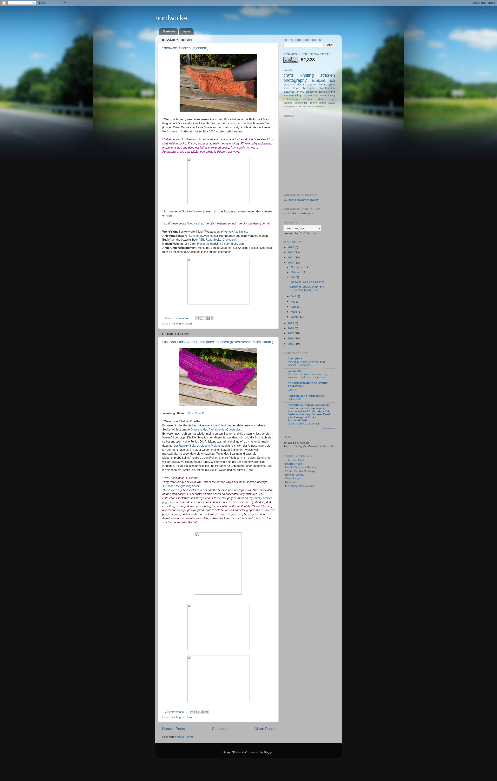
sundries (312, 84)
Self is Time (294, 398)
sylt (332, 80)
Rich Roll (290, 482)
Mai (293, 301)
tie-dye (313, 103)
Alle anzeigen (329, 428)
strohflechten (327, 88)
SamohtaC (294, 371)
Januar (295, 316)
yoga (332, 84)
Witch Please (293, 478)
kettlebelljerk (289, 106)
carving (331, 103)
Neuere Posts (173, 729)
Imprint (186, 31)
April (294, 306)
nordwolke (171, 18)
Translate (312, 233)
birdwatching (311, 95)
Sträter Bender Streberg (300, 471)
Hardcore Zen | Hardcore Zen (307, 395)
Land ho (292, 389)
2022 (291, 252)
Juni (294, 296)
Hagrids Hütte (293, 463)
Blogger (268, 752)
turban (322, 103)
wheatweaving (292, 95)
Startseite (169, 31)
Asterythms (295, 358)
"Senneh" (194, 235)
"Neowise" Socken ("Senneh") (185, 48)
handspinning (327, 95)
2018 (291, 328)
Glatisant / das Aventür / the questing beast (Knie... (307, 288)
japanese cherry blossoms (300, 91)
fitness (323, 84)
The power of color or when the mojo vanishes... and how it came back (308, 376)
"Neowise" (198, 211)
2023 (291, 247)
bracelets (289, 84)
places (301, 84)
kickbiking (308, 99)
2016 (291, 338)
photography (295, 80)
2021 (291, 257)
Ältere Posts (265, 729)
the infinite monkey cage (300, 485)
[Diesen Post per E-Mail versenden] (197, 318)
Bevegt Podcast (294, 474)
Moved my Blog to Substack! (304, 423)
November (297, 267)
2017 (291, 333)
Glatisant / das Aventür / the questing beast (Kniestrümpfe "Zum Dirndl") (217, 342)
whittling (320, 106)
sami (314, 106)
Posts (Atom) (185, 736)
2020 (291, 262)
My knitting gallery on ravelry (301, 199)
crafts (288, 75)
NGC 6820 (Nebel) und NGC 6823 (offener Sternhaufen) (306, 363)
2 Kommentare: (175, 711)
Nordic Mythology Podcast (301, 467)
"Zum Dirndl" (196, 413)
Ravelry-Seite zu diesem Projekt (199, 445)
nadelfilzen (321, 99)
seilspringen (301, 103)
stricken (187, 323)
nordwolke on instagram (298, 213)
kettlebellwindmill (303, 106)
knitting (176, 323)
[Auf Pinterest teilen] (212, 318)
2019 (291, 323)
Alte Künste (241, 231)
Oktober (296, 272)
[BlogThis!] (201, 318)
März (294, 311)
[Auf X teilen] (205, 318)
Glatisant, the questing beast (181, 486)
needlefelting (327, 91)
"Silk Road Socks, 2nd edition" (218, 239)
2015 (291, 343)
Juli (293, 277)
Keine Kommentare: (177, 318)
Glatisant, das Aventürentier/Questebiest (216, 429)
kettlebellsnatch (291, 99)
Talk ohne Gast (294, 460)
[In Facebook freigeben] (208, 318)
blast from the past (299, 88)
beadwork (319, 80)
